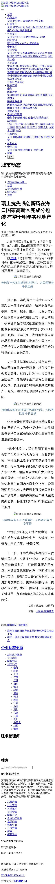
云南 (15, 716)
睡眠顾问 (12, 625)
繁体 (11, 157)
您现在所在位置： (17, 182)
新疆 (15, 725)
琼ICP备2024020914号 (13, 875)
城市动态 (12, 192)
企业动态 (12, 658)
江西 (15, 703)
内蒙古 (17, 722)
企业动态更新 (14, 188)
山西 (15, 706)
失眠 (13, 258)
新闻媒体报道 (14, 654)
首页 (9, 14)
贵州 (15, 719)
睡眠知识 (12, 661)
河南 (15, 693)
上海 (15, 674)
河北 (15, 696)
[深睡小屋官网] (27, 4)
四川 (15, 709)
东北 (15, 712)
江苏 (15, 680)
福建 (15, 690)
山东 (15, 683)
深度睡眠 (23, 625)
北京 (15, 670)
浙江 (15, 687)
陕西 (15, 700)
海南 (9, 195)
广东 (15, 677)
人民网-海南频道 (45, 611)
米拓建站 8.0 (20, 881)
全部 (9, 21)
